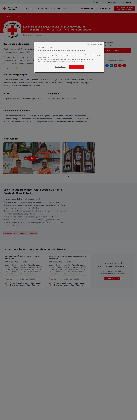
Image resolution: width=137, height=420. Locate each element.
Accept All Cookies (76, 67)
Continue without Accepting (94, 44)
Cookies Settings (60, 67)
